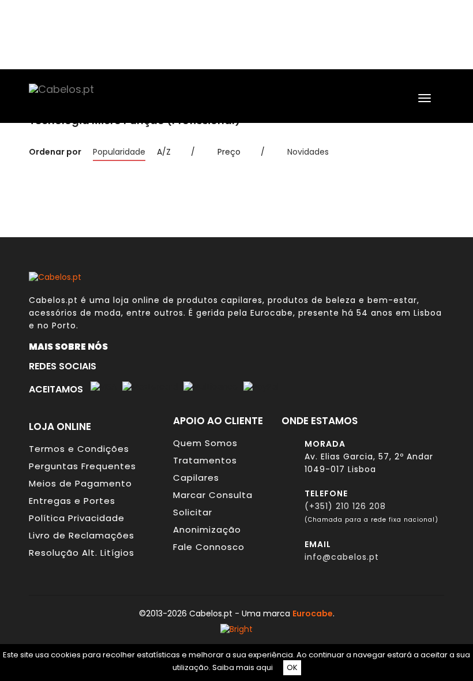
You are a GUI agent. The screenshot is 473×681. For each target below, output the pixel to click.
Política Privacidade (77, 518)
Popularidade (119, 152)
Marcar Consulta (213, 495)
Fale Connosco (209, 547)
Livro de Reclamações (81, 535)
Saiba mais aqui (242, 667)
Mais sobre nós (71, 346)
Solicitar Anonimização (207, 521)
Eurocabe (271, 313)
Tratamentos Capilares (205, 469)
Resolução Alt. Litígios (81, 553)
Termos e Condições (79, 449)
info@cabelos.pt (342, 557)
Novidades (308, 152)
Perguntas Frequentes (82, 466)
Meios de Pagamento (80, 483)
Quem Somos (205, 443)
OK (292, 667)
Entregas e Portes (72, 501)
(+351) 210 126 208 (345, 506)
